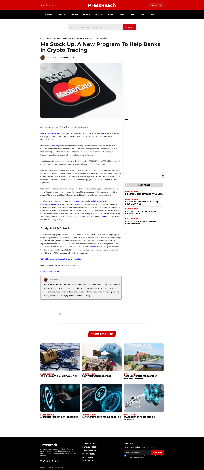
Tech (132, 14)
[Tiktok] (44, 5)
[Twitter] (41, 5)
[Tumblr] (55, 5)
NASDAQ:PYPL (87, 216)
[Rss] (58, 5)
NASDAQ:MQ (54, 204)
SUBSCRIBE (157, 452)
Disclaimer (87, 457)
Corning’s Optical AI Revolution (59, 376)
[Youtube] (52, 5)
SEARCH (155, 5)
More (153, 15)
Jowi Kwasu (51, 57)
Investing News (53, 38)
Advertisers (88, 444)
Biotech (86, 14)
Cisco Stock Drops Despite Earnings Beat (140, 212)
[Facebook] (50, 5)
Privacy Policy (89, 447)
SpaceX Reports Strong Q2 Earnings (139, 418)
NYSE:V (105, 216)
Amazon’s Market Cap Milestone (59, 417)
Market (74, 14)
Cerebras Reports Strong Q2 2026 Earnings (142, 203)
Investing (49, 14)
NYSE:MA (55, 133)
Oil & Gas (99, 14)
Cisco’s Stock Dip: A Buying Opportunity (140, 222)
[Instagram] (47, 5)
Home (42, 38)
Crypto (143, 14)
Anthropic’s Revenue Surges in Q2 (101, 417)
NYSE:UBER (74, 201)
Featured (62, 14)
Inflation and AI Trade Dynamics (144, 194)
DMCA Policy (88, 454)
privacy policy (140, 458)
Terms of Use (89, 450)
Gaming (122, 14)
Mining (110, 14)
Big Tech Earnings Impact (96, 376)
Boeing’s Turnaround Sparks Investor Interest (140, 377)
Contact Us (88, 461)
